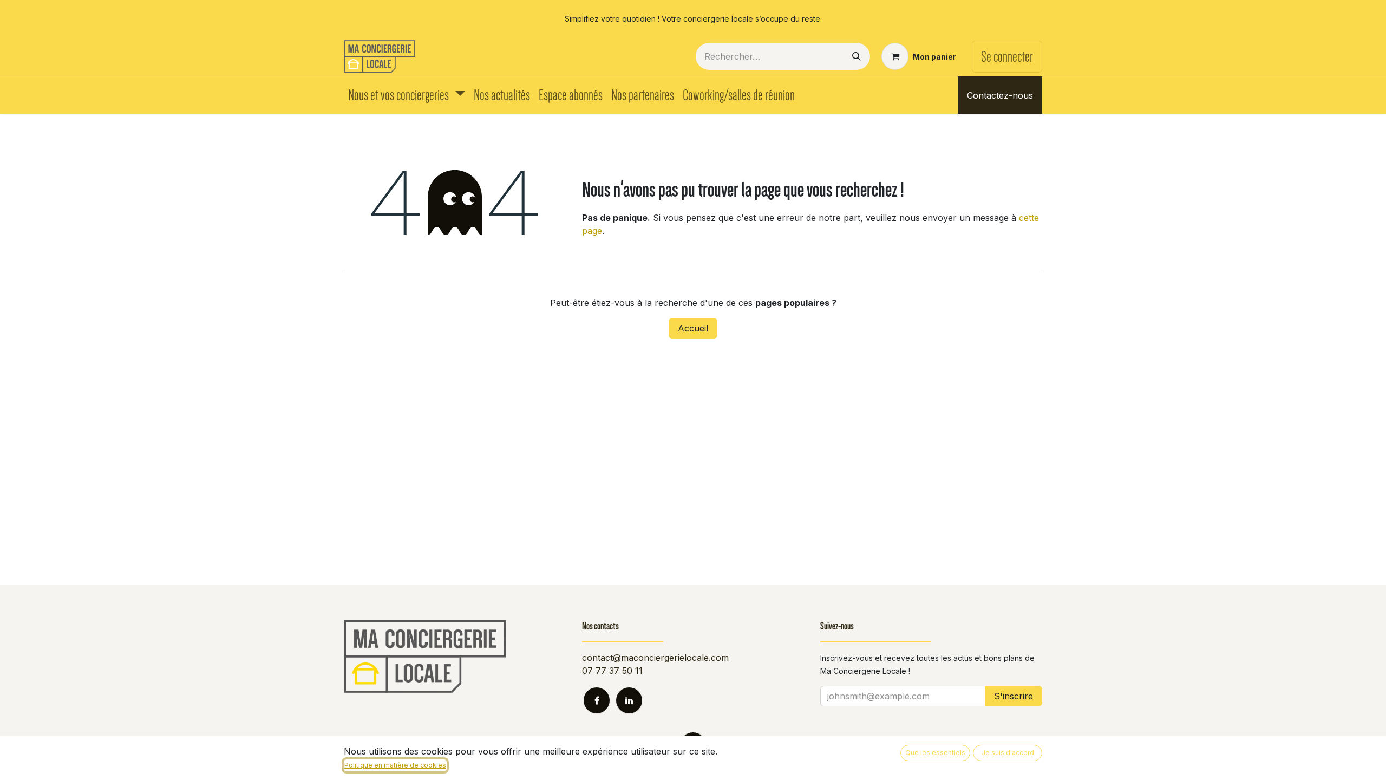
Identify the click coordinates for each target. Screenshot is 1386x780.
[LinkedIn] (1025, 18)
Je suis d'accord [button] (1008, 753)
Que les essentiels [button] (935, 753)
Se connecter (1007, 56)
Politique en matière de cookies (395, 765)
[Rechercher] (856, 56)
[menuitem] (406, 95)
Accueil (693, 328)
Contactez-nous (1000, 95)
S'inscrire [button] (1013, 696)
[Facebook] (990, 18)
